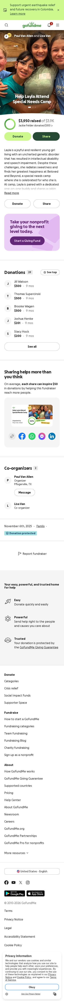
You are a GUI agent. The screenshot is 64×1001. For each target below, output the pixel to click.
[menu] (57, 25)
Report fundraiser (35, 553)
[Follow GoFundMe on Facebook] (6, 882)
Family (40, 526)
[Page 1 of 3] (29, 107)
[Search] (6, 25)
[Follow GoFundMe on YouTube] (13, 882)
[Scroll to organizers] (9, 35)
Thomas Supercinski (27, 294)
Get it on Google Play (14, 893)
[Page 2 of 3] (32, 107)
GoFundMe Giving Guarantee (39, 647)
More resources (14, 853)
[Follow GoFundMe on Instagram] (27, 882)
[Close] (58, 10)
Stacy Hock (21, 331)
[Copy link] (12, 436)
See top (52, 272)
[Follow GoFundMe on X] (20, 882)
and (32, 35)
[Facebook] (22, 436)
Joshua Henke (23, 318)
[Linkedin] (51, 436)
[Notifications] (49, 25)
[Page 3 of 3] (35, 107)
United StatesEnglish (33, 871)
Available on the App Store (35, 893)
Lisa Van (19, 504)
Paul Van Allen (23, 476)
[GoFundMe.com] (32, 25)
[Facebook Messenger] (42, 436)
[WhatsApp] (32, 436)
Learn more (17, 13)
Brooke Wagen (24, 306)
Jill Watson (21, 281)
